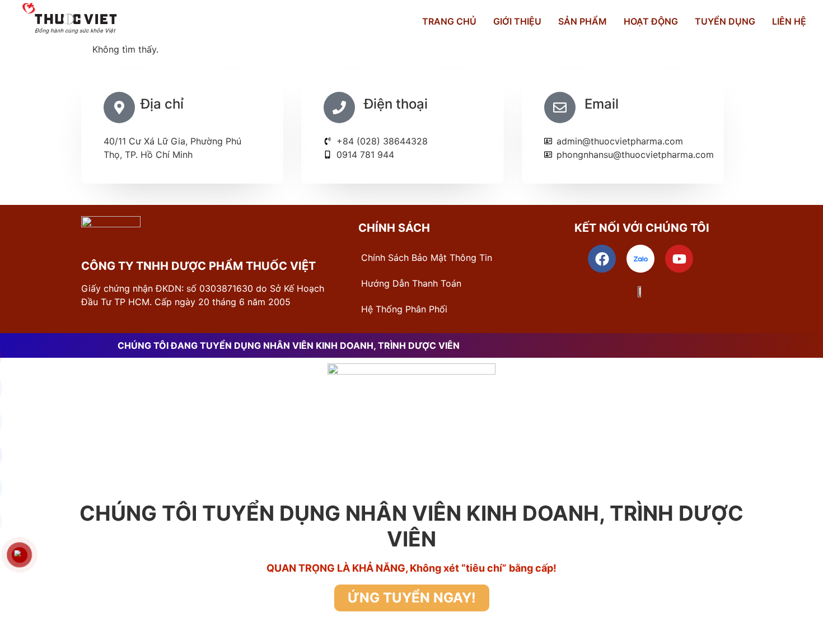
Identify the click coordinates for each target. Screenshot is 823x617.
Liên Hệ (789, 21)
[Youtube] (679, 259)
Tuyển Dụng (725, 21)
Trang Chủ (449, 21)
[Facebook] (602, 259)
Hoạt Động (651, 21)
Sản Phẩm (582, 21)
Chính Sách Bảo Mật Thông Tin (426, 257)
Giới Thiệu (517, 21)
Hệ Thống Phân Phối (404, 309)
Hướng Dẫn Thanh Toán (411, 283)
